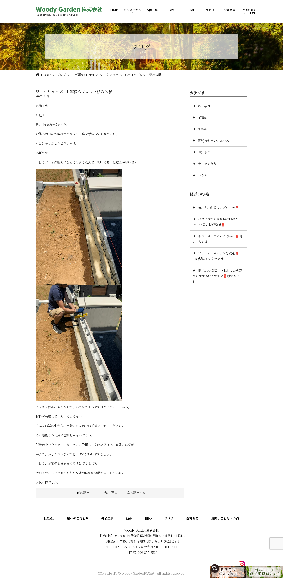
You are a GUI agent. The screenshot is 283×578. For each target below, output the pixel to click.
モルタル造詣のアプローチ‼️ (218, 207)
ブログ (210, 10)
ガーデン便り (207, 163)
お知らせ (204, 152)
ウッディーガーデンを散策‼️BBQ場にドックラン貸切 (216, 256)
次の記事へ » (136, 492)
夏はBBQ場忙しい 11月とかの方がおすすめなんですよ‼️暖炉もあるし (218, 276)
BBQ (191, 10)
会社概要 (229, 10)
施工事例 (88, 75)
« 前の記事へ (83, 492)
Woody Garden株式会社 (141, 530)
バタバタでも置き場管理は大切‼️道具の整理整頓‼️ (215, 222)
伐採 (171, 10)
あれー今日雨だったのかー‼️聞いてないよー (217, 239)
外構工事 (152, 10)
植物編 (202, 129)
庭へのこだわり (132, 11)
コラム (202, 175)
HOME (113, 10)
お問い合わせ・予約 (249, 11)
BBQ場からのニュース (213, 140)
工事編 (76, 75)
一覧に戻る (109, 492)
